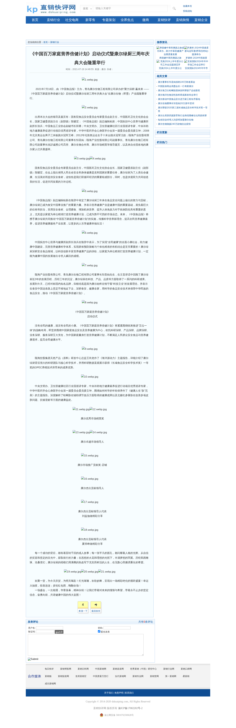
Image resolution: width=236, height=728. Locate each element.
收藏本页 (187, 6)
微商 (145, 20)
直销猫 (48, 676)
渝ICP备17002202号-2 (130, 708)
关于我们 (108, 693)
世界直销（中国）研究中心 (143, 669)
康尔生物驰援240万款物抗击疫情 (174, 124)
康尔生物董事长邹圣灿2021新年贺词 (176, 103)
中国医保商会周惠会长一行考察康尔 (175, 86)
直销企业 (201, 20)
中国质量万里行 (100, 676)
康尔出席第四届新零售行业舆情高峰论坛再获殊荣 (182, 115)
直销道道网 (118, 669)
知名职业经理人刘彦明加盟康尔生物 (175, 119)
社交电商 (72, 20)
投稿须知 (187, 11)
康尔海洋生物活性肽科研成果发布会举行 (178, 95)
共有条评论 (145, 621)
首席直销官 (80, 676)
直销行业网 (168, 669)
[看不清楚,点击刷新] (59, 632)
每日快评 (49, 669)
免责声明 (118, 693)
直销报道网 (63, 676)
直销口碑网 (186, 669)
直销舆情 (182, 20)
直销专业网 (137, 676)
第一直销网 (170, 676)
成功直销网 (50, 683)
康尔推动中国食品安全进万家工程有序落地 (179, 99)
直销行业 (53, 20)
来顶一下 (83, 611)
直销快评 (164, 20)
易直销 (186, 676)
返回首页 (95, 611)
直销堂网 (154, 676)
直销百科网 (83, 669)
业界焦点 (127, 20)
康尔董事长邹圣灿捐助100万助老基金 (176, 82)
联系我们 (129, 693)
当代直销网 (120, 676)
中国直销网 (100, 669)
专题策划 (108, 20)
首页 (35, 20)
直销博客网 (65, 669)
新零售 (90, 20)
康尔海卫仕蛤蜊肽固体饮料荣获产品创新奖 (179, 90)
